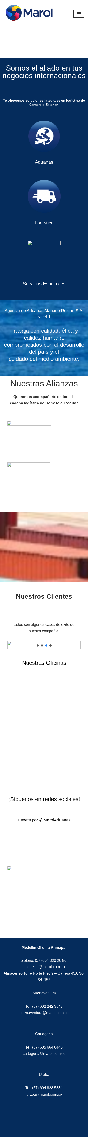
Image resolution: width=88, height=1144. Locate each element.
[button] (38, 645)
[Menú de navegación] (78, 14)
